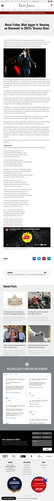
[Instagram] (51, 1)
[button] (2, 6)
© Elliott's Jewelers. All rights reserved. (27, 498)
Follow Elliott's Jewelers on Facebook (27, 369)
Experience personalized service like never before (27, 12)
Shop (8, 9)
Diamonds (14, 9)
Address (10, 462)
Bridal (19, 9)
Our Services (27, 462)
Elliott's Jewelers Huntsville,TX (14, 486)
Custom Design (37, 9)
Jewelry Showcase (27, 9)
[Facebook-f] (49, 1)
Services (43, 9)
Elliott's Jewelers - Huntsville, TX (17, 379)
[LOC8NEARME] (14, 482)
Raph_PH (12, 248)
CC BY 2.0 (17, 248)
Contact (49, 9)
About (3, 9)
